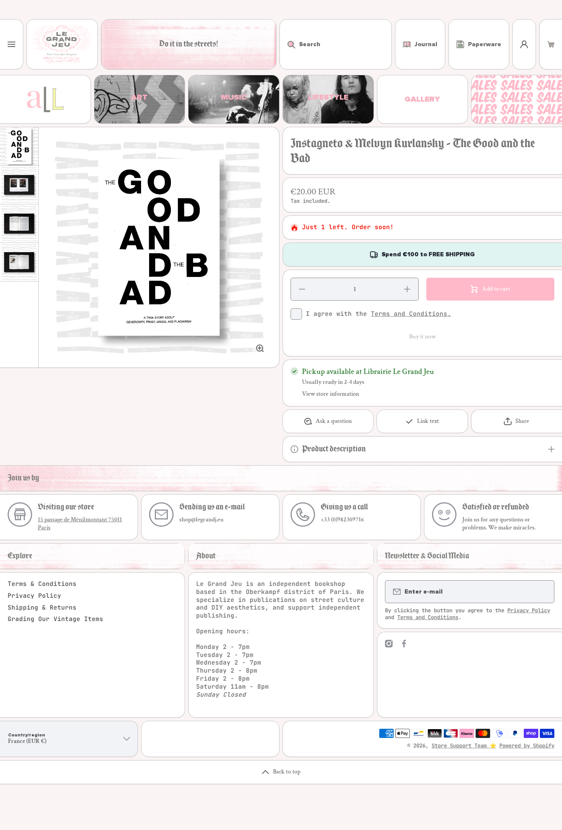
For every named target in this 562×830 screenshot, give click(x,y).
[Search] (287, 44)
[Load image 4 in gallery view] (19, 262)
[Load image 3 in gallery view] (19, 223)
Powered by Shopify (526, 745)
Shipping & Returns (42, 607)
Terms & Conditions (42, 584)
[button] (550, 44)
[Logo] (62, 44)
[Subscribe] (543, 591)
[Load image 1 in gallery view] (19, 146)
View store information (330, 394)
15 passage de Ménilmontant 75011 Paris (80, 524)
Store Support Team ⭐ (464, 745)
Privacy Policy (34, 596)
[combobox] (335, 44)
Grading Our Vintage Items (55, 619)
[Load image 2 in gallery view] (19, 185)
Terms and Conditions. (411, 314)
